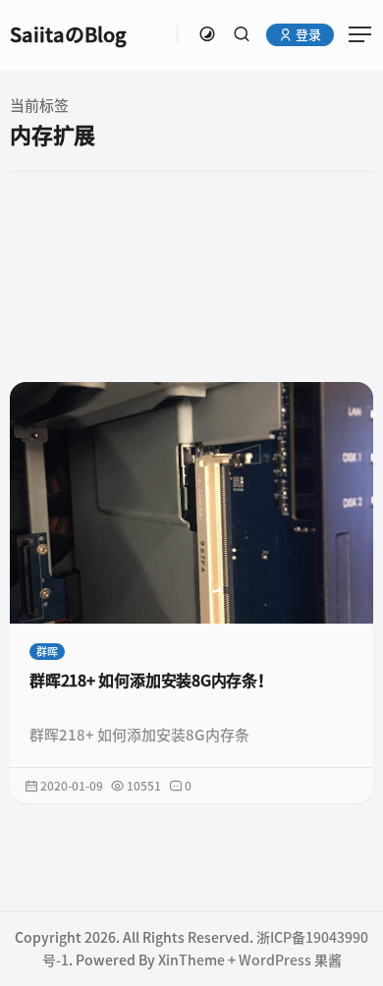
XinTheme (191, 960)
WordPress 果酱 (290, 960)
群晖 (47, 651)
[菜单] (353, 34)
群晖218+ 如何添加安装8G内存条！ (151, 680)
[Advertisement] (191, 276)
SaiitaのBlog (68, 34)
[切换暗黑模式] (207, 34)
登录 (307, 34)
